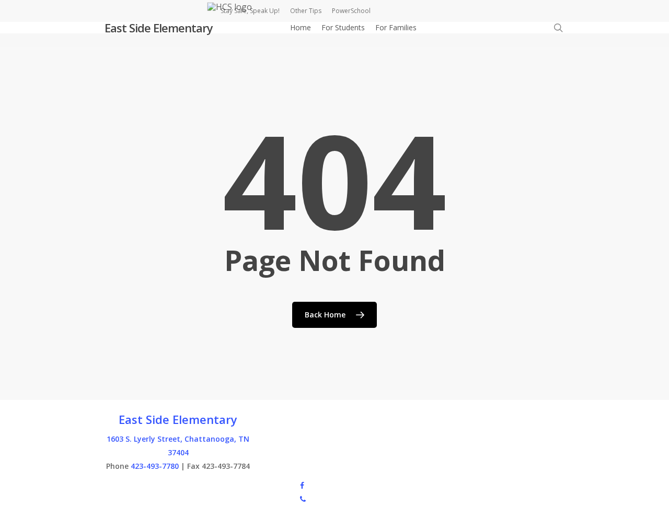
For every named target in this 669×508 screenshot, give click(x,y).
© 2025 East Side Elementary (154, 485)
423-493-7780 (155, 466)
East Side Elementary (159, 27)
